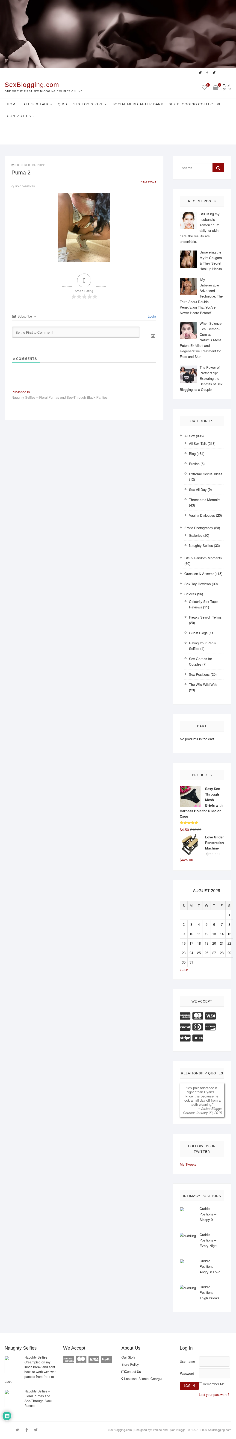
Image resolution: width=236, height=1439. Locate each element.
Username (187, 1361)
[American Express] (185, 1015)
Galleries (195, 535)
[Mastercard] (197, 1015)
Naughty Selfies (201, 545)
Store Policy (130, 1364)
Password (187, 1373)
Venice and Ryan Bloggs (169, 1429)
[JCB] (197, 1037)
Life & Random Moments (203, 557)
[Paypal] (185, 1026)
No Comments (25, 186)
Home (12, 104)
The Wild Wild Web (203, 684)
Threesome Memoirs (205, 499)
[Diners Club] (197, 1026)
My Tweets (188, 1164)
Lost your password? (214, 1394)
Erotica (194, 463)
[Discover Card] (210, 1026)
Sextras (190, 593)
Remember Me (214, 1384)
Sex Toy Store (88, 104)
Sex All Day (198, 489)
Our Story (128, 1357)
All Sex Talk (36, 104)
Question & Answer (199, 573)
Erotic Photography (198, 527)
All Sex (189, 435)
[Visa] (210, 1015)
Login (151, 316)
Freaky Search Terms (205, 617)
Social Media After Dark (137, 104)
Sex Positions (199, 674)
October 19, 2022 (30, 165)
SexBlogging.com (32, 84)
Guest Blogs (198, 632)
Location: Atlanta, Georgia (142, 1378)
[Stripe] (185, 1037)
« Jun (184, 969)
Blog (192, 453)
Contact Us (19, 116)
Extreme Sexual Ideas (205, 473)
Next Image (148, 181)
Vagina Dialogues (202, 515)
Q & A (63, 104)
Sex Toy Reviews (197, 583)
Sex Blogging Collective (195, 104)
